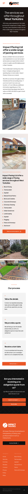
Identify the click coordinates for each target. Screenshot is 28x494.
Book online (14, 404)
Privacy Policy (5, 471)
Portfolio (5, 462)
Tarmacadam (18, 459)
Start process (13, 363)
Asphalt (16, 462)
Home (4, 456)
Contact (5, 467)
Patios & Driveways (19, 470)
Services (5, 459)
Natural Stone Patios (18, 466)
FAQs (4, 475)
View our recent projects (13, 231)
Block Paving (17, 456)
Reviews (5, 464)
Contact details (13, 443)
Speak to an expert (13, 400)
